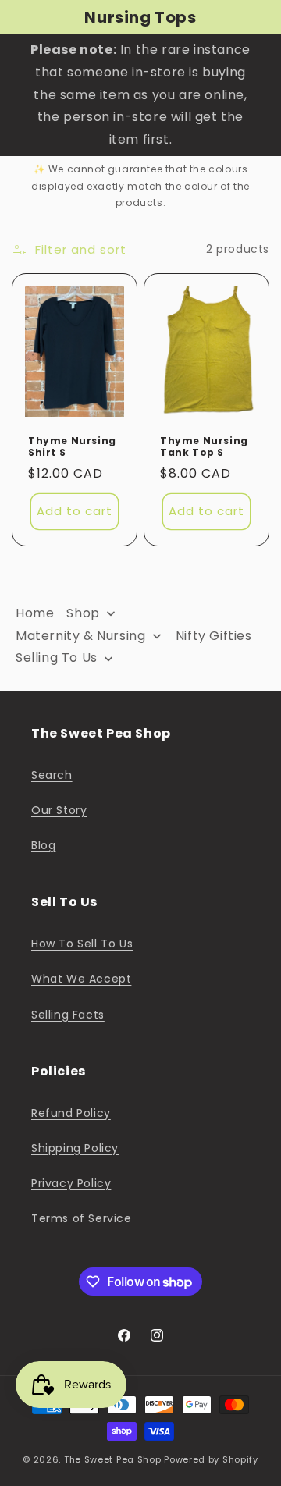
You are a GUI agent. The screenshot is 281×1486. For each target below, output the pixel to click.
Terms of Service (81, 1218)
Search (52, 775)
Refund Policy (71, 1113)
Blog (43, 845)
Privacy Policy (71, 1183)
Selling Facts (68, 1014)
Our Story (59, 810)
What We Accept (81, 979)
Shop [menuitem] (82, 613)
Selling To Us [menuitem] (57, 658)
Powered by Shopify (211, 1459)
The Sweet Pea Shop (113, 1459)
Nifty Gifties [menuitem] (214, 636)
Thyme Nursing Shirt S (72, 447)
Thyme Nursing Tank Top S (204, 447)
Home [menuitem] (35, 613)
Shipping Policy (75, 1148)
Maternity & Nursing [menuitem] (80, 636)
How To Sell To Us (82, 943)
